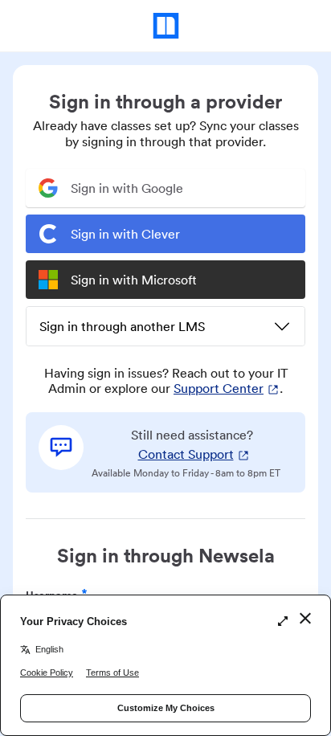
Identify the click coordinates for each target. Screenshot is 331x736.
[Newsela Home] (166, 25)
